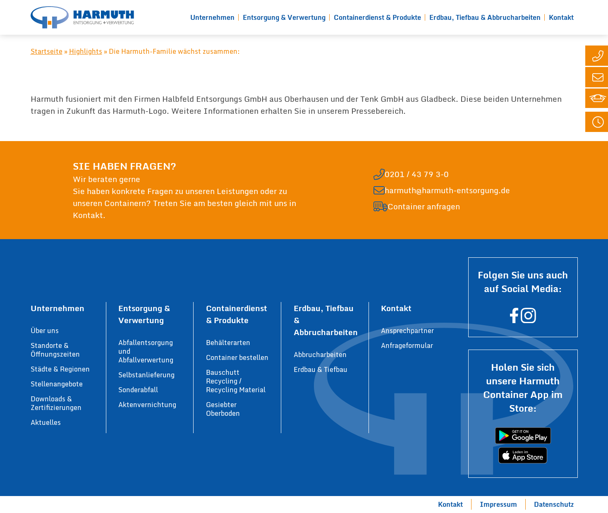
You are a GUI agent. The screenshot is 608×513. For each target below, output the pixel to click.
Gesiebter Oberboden (223, 409)
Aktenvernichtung (147, 404)
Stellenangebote (57, 384)
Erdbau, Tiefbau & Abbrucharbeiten (485, 17)
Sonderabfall (138, 389)
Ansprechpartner (407, 330)
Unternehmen (212, 17)
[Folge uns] (514, 319)
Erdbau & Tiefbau (320, 369)
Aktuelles (46, 422)
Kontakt (561, 17)
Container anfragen (424, 206)
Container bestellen (237, 357)
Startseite (46, 51)
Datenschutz (554, 504)
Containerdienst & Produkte (377, 17)
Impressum (498, 504)
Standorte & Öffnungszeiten (55, 350)
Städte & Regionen (60, 369)
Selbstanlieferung (146, 374)
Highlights (85, 51)
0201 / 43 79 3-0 (417, 174)
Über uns (45, 330)
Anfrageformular (407, 345)
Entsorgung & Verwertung (284, 17)
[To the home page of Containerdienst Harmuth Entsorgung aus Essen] (82, 17)
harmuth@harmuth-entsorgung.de (447, 190)
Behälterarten (228, 342)
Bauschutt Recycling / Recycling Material (236, 381)
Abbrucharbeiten (320, 354)
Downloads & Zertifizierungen (56, 403)
